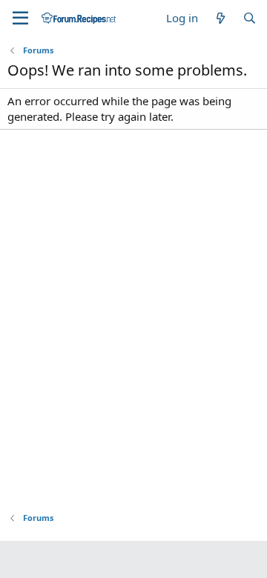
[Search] (249, 18)
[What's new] (219, 18)
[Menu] (20, 18)
